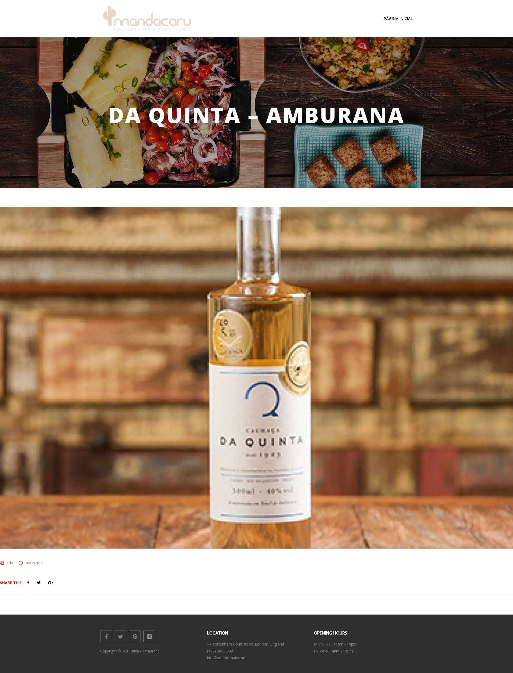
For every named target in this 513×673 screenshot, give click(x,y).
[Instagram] (149, 636)
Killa (9, 562)
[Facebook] (106, 636)
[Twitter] (120, 636)
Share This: (11, 582)
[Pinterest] (135, 636)
